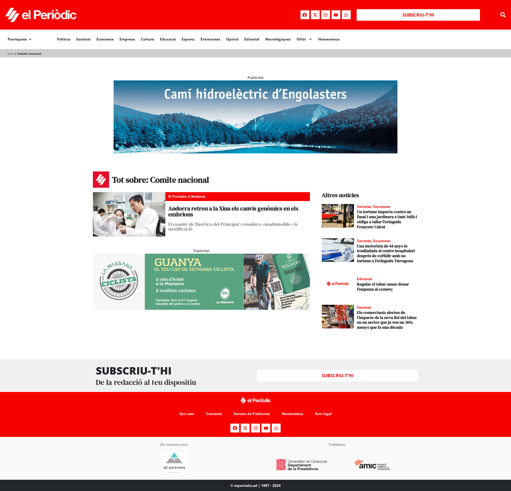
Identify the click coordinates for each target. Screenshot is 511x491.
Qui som (187, 413)
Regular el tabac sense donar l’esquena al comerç (383, 286)
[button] (503, 15)
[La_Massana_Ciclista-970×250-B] (201, 308)
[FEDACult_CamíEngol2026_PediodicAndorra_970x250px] (255, 152)
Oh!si (301, 39)
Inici (10, 53)
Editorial (251, 39)
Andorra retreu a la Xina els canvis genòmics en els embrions (233, 211)
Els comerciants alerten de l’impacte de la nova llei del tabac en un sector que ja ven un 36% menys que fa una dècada (387, 319)
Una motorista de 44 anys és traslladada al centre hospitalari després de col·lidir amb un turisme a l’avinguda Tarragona (386, 253)
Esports (188, 39)
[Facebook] (304, 14)
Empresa (127, 39)
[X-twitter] (315, 14)
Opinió (232, 39)
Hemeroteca (328, 39)
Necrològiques (278, 39)
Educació (168, 39)
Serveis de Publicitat (252, 413)
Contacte (214, 413)
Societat (83, 39)
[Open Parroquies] (30, 39)
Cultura (147, 39)
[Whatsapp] (346, 14)
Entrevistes (210, 39)
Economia (105, 39)
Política (63, 39)
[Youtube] (335, 14)
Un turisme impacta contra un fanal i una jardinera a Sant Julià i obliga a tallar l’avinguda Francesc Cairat (387, 219)
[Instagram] (325, 14)
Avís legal (323, 413)
